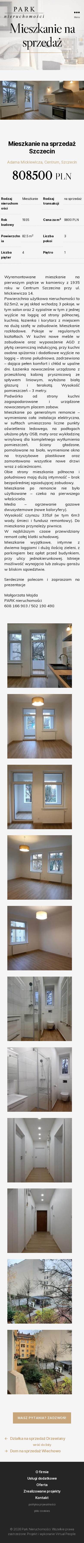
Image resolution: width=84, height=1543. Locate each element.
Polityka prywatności (42, 1504)
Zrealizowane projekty (42, 1491)
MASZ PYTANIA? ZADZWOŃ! (42, 1418)
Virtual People (65, 1534)
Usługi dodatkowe (42, 1478)
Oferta (42, 1485)
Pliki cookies (42, 1510)
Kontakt (41, 1498)
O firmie (42, 1472)
